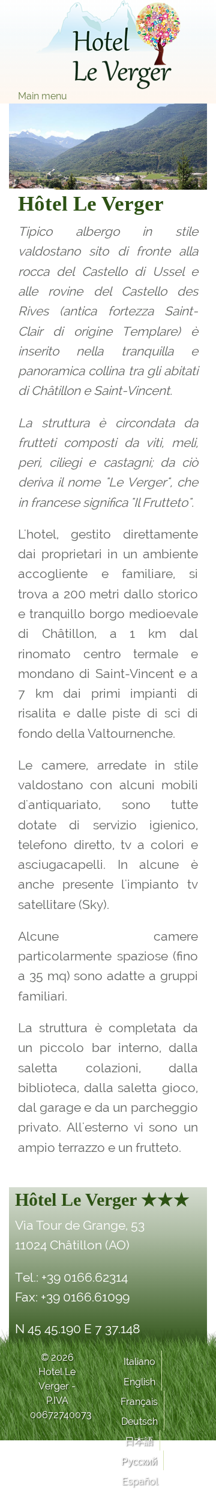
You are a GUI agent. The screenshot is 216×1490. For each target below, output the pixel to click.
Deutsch (139, 1421)
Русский (139, 1461)
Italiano (139, 1361)
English (139, 1382)
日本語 (139, 1441)
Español (140, 1481)
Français (139, 1401)
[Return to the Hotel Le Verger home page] (108, 44)
